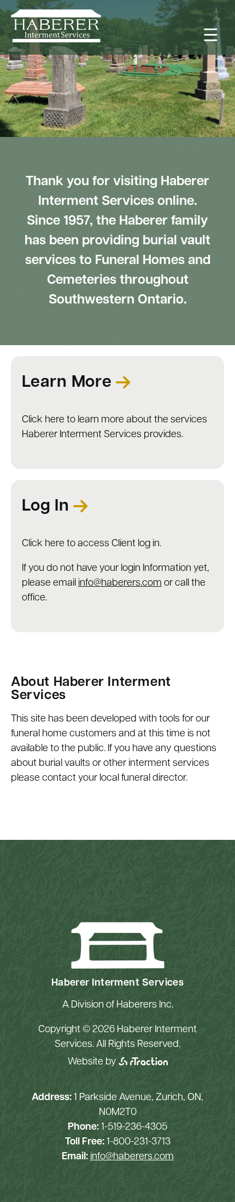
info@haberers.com (120, 583)
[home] (56, 40)
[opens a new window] (143, 1062)
